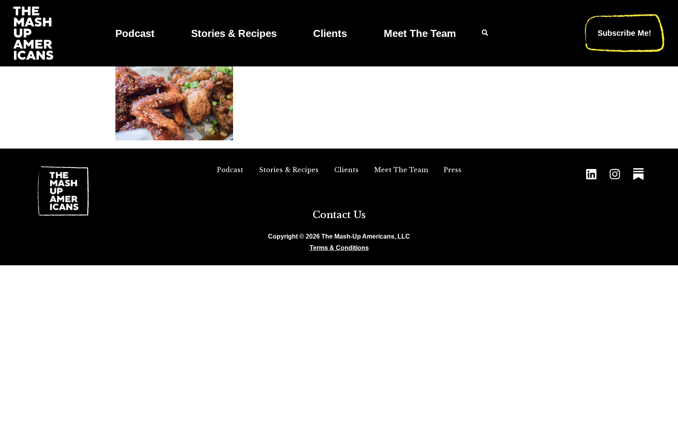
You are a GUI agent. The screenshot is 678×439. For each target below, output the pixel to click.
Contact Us (339, 214)
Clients (330, 33)
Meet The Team (420, 33)
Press (452, 170)
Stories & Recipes (234, 33)
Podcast (135, 33)
